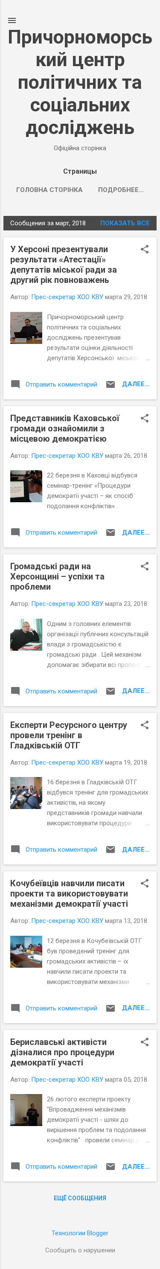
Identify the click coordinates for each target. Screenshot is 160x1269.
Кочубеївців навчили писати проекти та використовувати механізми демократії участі (69, 893)
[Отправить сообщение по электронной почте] (110, 387)
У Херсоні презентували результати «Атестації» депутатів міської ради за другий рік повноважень (63, 264)
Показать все (125, 223)
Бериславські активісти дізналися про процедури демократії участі (62, 1052)
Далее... (136, 384)
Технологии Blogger (80, 1233)
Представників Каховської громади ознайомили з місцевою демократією (64, 428)
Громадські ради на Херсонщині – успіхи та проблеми (57, 576)
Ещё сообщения (80, 1198)
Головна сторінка (49, 190)
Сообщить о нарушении (80, 1250)
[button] (145, 250)
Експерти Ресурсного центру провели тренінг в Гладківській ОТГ (68, 735)
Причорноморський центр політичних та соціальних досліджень (80, 82)
